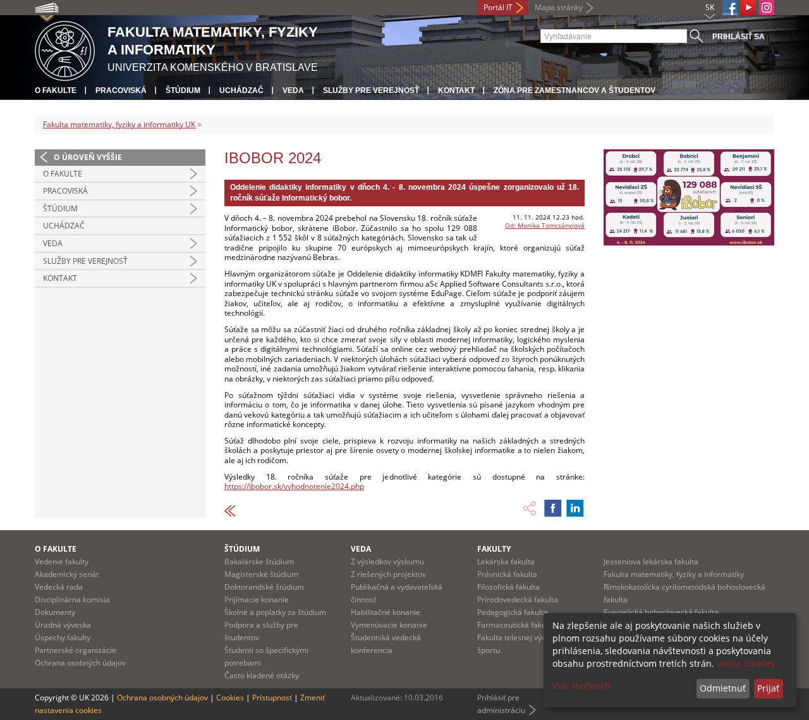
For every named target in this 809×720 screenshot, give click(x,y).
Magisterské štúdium (261, 574)
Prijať (768, 688)
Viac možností (581, 686)
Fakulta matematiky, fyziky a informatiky (674, 574)
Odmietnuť (723, 688)
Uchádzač (241, 90)
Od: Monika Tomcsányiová (545, 225)
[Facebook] (730, 7)
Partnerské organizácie (75, 650)
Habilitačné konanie (385, 612)
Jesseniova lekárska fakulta (651, 561)
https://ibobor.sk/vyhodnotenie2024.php (294, 486)
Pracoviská (121, 90)
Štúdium (183, 90)
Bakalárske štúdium (259, 561)
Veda (293, 90)
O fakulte (55, 90)
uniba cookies (746, 663)
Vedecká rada (59, 586)
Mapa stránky (559, 7)
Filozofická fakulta (508, 586)
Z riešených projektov (388, 574)
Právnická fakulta (507, 574)
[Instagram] (766, 7)
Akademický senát (67, 574)
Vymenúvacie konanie (389, 624)
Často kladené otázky (261, 675)
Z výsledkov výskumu (387, 561)
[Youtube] (748, 7)
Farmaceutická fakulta (516, 624)
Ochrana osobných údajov (80, 662)
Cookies (230, 697)
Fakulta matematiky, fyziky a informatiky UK (119, 124)
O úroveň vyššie (88, 157)
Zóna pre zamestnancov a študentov (574, 90)
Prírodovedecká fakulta (517, 599)
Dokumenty (55, 612)
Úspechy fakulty (62, 637)
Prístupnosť (272, 697)
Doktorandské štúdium (264, 586)
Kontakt (456, 90)
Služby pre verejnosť (371, 90)
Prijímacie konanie (256, 599)
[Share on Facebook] (553, 508)
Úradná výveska (63, 624)
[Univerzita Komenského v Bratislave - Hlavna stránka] (65, 49)
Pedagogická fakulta (512, 612)
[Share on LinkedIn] (575, 508)
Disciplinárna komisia (72, 599)
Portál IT (498, 7)
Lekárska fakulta (506, 561)
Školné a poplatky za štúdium (275, 612)
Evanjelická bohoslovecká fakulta (661, 612)
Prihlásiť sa (738, 36)
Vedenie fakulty (61, 561)
